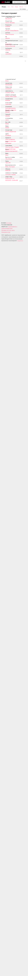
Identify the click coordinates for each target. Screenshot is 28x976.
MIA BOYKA (8, 18)
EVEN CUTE (8, 178)
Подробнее (20, 240)
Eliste (6, 166)
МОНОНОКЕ (8, 84)
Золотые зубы (9, 147)
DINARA (7, 116)
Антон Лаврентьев (10, 131)
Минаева (12, 22)
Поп (9, 7)
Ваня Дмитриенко (10, 108)
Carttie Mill (15, 180)
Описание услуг (5, 232)
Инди (16, 7)
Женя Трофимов (10, 139)
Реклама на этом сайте (8, 230)
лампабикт (8, 54)
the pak (7, 30)
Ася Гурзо (12, 166)
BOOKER (7, 100)
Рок (12, 7)
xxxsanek (8, 174)
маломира (8, 143)
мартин (7, 38)
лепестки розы (9, 34)
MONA (7, 127)
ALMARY (7, 26)
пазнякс (13, 174)
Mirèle (7, 123)
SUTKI (12, 92)
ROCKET (7, 112)
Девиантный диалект (11, 151)
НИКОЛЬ (7, 50)
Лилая (7, 22)
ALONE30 (8, 135)
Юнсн (7, 81)
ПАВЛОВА (8, 104)
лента (7, 120)
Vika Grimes (8, 159)
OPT (9, 162)
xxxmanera (8, 88)
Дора (6, 155)
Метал (21, 7)
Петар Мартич (14, 30)
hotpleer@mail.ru (12, 226)
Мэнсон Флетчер (10, 46)
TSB (6, 162)
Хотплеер (8, 223)
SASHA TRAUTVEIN (10, 96)
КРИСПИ (7, 170)
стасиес (7, 92)
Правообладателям (6, 228)
